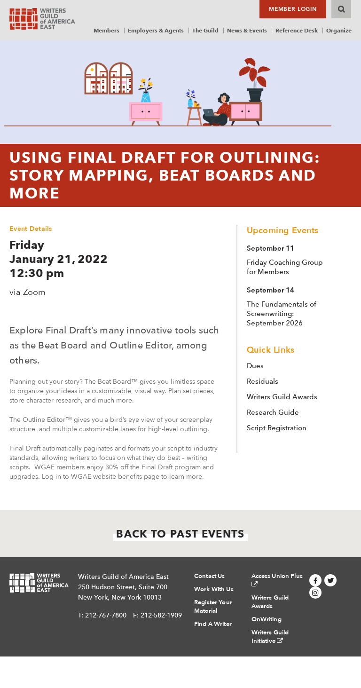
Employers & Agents (156, 30)
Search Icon (341, 9)
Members (106, 30)
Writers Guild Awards (282, 397)
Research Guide (273, 412)
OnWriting (266, 619)
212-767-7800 (105, 615)
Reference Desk (296, 30)
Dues (255, 366)
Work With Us (214, 589)
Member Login (293, 9)
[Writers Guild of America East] (42, 19)
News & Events (247, 30)
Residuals (262, 381)
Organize (339, 30)
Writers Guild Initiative (270, 636)
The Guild (205, 30)
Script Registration (276, 428)
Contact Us (209, 576)
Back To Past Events (180, 534)
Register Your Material (213, 606)
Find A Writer (213, 624)
